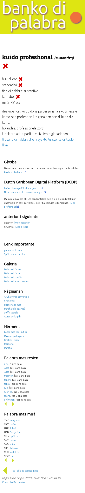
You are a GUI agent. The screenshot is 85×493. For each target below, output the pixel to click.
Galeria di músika (13, 277)
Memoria (9, 343)
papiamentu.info (13, 250)
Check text (9, 300)
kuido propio (21, 226)
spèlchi (14, 436)
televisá (14, 448)
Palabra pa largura (14, 335)
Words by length (12, 316)
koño (13, 424)
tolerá (13, 428)
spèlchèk (14, 452)
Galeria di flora (12, 273)
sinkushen (9, 399)
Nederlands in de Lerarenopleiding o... (23, 192)
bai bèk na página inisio (25, 470)
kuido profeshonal (13, 172)
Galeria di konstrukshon (16, 281)
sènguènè (15, 420)
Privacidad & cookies (13, 482)
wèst (6, 367)
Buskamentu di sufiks (15, 331)
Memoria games (12, 304)
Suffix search (11, 312)
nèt (12, 456)
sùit (6, 387)
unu (6, 363)
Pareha (8, 347)
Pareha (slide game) (14, 308)
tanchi (7, 379)
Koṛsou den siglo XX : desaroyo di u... (22, 188)
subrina (8, 391)
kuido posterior (22, 222)
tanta (7, 383)
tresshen (8, 375)
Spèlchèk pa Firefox (14, 254)
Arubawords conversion (16, 296)
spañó (7, 395)
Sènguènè (15, 432)
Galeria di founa (12, 269)
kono (13, 440)
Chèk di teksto (11, 339)
